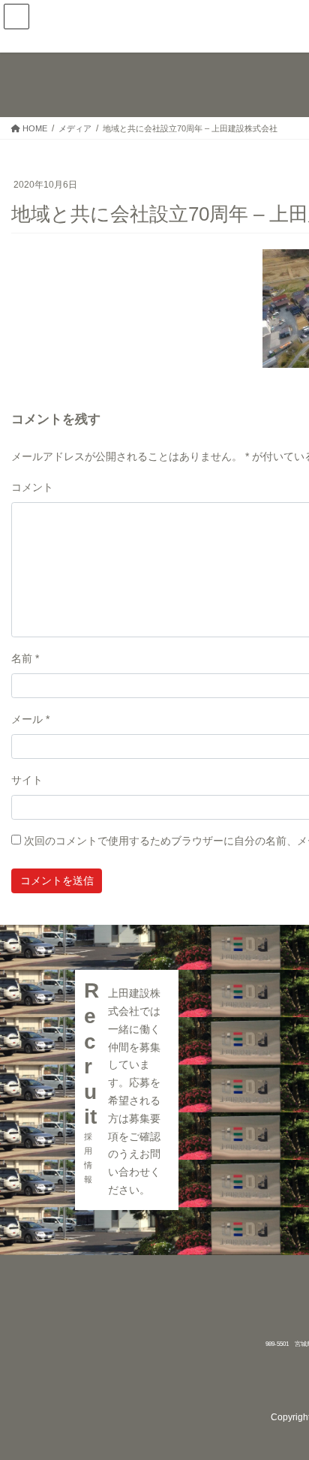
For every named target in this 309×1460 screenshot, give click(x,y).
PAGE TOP (288, 1403)
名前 (25, 658)
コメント (32, 487)
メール (30, 719)
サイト (27, 780)
